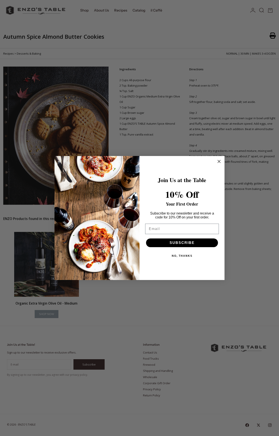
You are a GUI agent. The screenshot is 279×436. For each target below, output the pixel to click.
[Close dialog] (219, 161)
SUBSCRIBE (182, 243)
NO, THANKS (182, 255)
